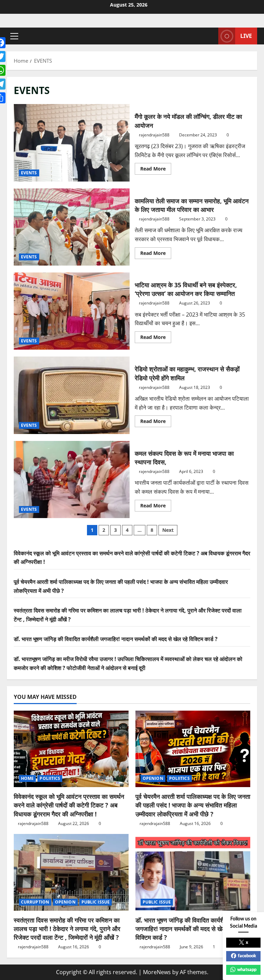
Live (246, 36)
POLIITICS (50, 778)
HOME (27, 778)
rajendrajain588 (154, 135)
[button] (14, 36)
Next (168, 530)
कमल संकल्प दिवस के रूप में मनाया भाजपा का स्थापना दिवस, (72, 479)
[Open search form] (211, 36)
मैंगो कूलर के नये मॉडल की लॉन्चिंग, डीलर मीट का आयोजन (72, 142)
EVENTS (29, 173)
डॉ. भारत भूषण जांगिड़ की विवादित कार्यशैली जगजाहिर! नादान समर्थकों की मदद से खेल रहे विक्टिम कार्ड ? (116, 639)
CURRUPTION (35, 902)
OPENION (153, 778)
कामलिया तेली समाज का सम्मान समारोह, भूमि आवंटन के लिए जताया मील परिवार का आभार (72, 227)
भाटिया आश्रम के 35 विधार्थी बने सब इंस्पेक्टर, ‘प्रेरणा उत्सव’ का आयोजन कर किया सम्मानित (72, 311)
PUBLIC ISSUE (95, 902)
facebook (247, 956)
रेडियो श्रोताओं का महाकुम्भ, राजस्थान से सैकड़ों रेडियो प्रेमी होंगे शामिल (72, 395)
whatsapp (246, 970)
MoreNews (157, 972)
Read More (155, 170)
